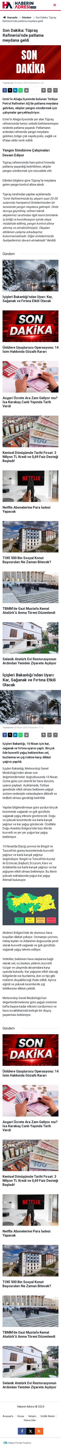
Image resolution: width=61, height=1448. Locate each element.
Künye (20, 1416)
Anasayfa (12, 17)
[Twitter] (10, 90)
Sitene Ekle (30, 1420)
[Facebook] (5, 90)
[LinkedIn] (15, 90)
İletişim (32, 1416)
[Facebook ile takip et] (22, 1431)
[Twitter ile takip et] (30, 1431)
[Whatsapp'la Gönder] (20, 90)
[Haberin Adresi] (19, 4)
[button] (43, 90)
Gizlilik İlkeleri (47, 1416)
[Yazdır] (26, 90)
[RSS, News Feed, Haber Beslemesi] (39, 1431)
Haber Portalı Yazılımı (19, 1443)
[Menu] (55, 5)
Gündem (26, 17)
